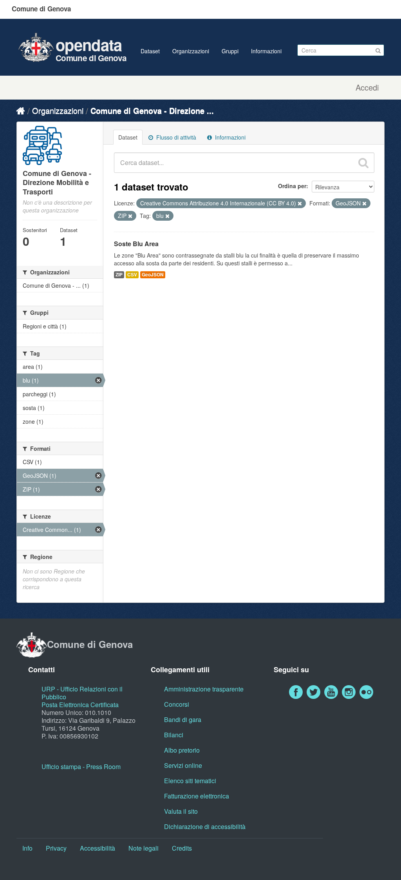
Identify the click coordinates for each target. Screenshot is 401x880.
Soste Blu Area (136, 243)
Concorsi (176, 704)
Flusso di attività (175, 137)
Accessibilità (97, 848)
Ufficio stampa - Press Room (81, 766)
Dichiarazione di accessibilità (205, 826)
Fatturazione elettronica (196, 795)
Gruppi (230, 51)
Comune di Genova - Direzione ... (152, 110)
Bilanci (173, 734)
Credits (182, 848)
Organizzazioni (190, 51)
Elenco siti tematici (190, 780)
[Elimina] (300, 203)
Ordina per (292, 186)
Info (27, 848)
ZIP (119, 274)
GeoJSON (153, 274)
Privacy (56, 848)
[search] (363, 163)
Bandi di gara (182, 719)
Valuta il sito (181, 811)
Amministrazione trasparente (204, 688)
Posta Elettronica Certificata (80, 704)
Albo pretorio (182, 750)
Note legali (143, 848)
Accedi (367, 87)
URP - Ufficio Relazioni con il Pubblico (82, 692)
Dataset (150, 51)
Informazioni (266, 51)
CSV (132, 274)
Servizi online (183, 765)
